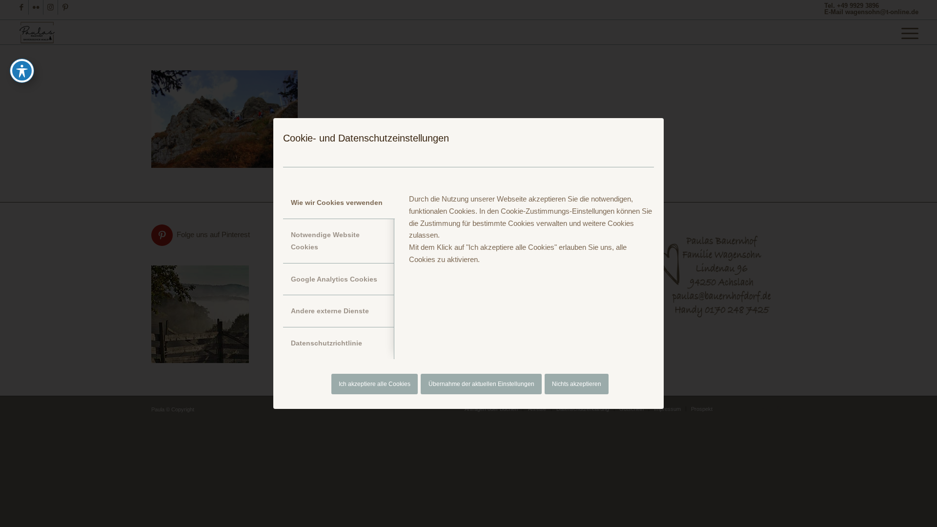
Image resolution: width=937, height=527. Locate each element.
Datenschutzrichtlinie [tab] (326, 343)
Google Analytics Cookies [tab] (334, 279)
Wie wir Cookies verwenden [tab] (337, 202)
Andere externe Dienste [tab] (330, 311)
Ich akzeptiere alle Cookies (374, 384)
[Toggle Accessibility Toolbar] (22, 70)
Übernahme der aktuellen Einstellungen (481, 384)
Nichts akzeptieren (576, 384)
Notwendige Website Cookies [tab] (325, 241)
